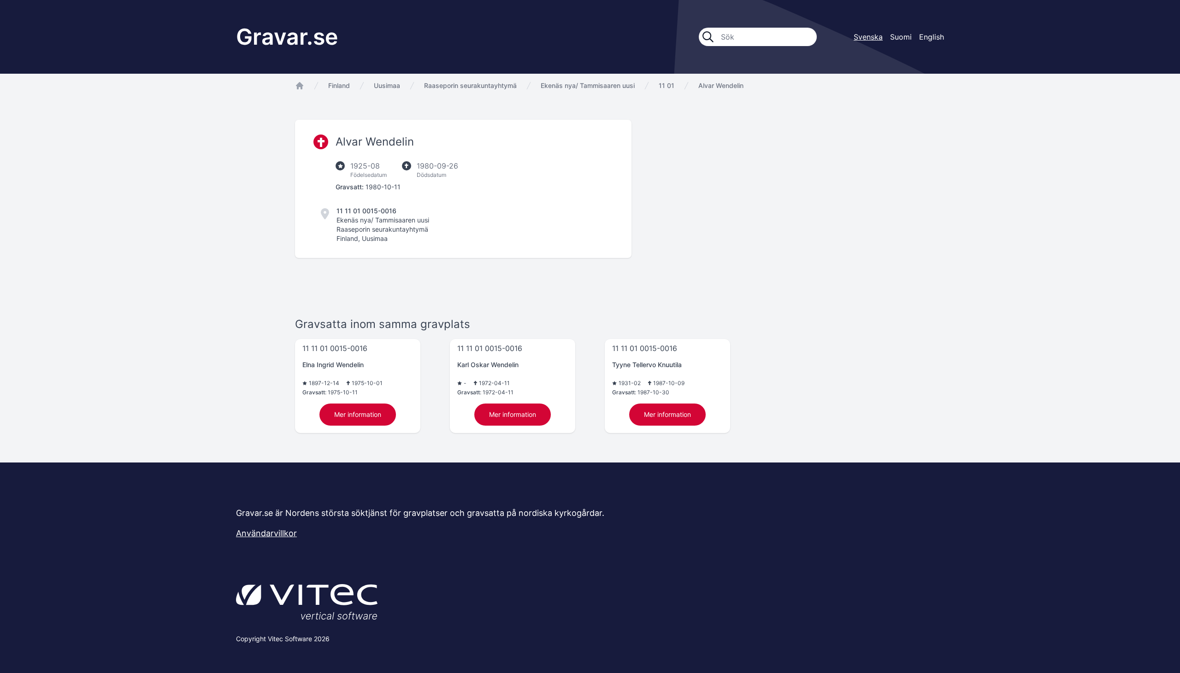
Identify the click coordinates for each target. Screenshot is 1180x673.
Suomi (901, 36)
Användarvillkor (266, 533)
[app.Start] (299, 85)
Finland (339, 85)
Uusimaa (387, 85)
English (931, 36)
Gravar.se (287, 36)
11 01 (666, 85)
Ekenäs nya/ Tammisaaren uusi (588, 85)
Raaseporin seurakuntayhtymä (470, 85)
